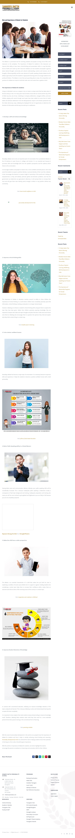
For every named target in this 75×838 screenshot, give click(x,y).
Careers (53, 784)
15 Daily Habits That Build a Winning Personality (64, 116)
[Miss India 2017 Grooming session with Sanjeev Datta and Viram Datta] (61, 213)
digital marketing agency (12, 834)
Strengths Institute (31, 812)
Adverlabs (4, 834)
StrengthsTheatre (24, 534)
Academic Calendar (7, 805)
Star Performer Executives (32, 790)
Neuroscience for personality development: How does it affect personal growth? (67, 188)
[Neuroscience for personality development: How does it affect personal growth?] (61, 183)
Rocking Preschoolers (31, 778)
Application (53, 793)
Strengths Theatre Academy (33, 819)
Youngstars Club (6, 807)
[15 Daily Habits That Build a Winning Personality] (61, 200)
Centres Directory (6, 802)
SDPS (27, 809)
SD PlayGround (30, 817)
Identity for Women (31, 787)
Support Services (55, 782)
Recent (65, 179)
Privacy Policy (54, 777)
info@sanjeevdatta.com (10, 794)
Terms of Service (55, 780)
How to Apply (54, 796)
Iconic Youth (29, 785)
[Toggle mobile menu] (72, 7)
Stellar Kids (29, 780)
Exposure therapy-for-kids (9, 534)
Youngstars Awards (31, 821)
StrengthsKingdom (31, 807)
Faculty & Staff (5, 809)
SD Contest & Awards (31, 805)
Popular (60, 179)
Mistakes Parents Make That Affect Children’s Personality (64, 124)
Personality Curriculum (32, 814)
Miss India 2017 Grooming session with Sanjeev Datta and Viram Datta (67, 218)
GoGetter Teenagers (31, 783)
